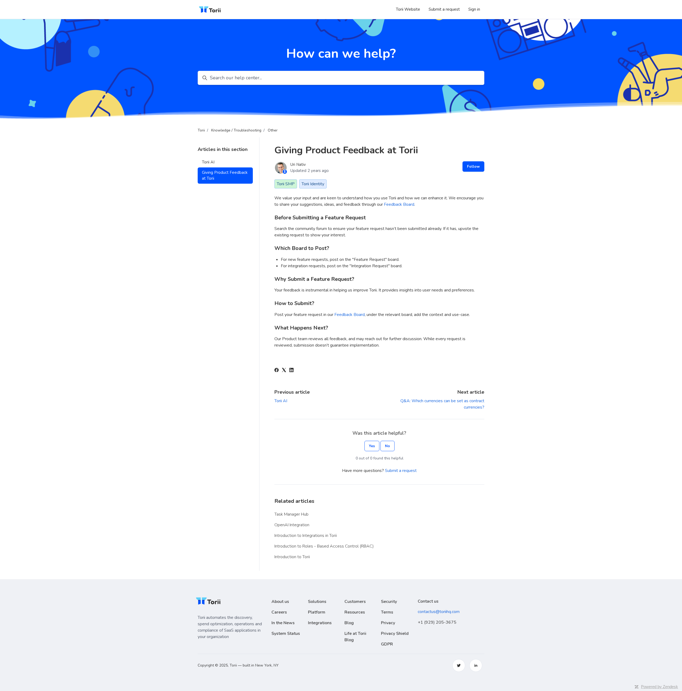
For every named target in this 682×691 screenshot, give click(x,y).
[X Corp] (284, 371)
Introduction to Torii (292, 557)
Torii (201, 130)
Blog (349, 623)
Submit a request (444, 9)
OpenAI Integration (291, 525)
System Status (285, 633)
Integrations (320, 623)
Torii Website (408, 9)
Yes (372, 446)
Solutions (317, 601)
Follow (473, 166)
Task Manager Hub (291, 514)
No (387, 446)
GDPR (387, 644)
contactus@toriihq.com (439, 612)
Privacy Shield (395, 633)
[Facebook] (276, 371)
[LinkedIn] (291, 371)
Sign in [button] (474, 9)
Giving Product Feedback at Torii (224, 175)
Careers (279, 612)
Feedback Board (399, 204)
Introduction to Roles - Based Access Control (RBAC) (324, 546)
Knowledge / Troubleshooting (236, 130)
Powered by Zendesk (659, 686)
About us (280, 601)
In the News (283, 623)
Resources (354, 612)
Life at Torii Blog (355, 637)
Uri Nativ (298, 164)
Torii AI (280, 401)
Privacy (388, 623)
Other (273, 130)
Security (389, 601)
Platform (316, 612)
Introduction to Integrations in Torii (305, 535)
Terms (387, 612)
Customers (355, 601)
